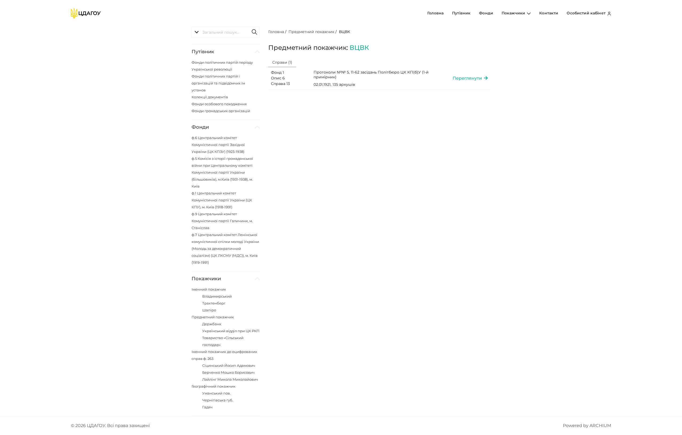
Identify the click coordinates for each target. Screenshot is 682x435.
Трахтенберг (213, 303)
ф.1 (222, 200)
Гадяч (207, 407)
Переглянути (468, 78)
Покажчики (514, 13)
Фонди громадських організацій (221, 111)
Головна (435, 13)
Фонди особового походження (219, 104)
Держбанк (211, 324)
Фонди (486, 13)
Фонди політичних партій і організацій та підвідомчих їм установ (218, 83)
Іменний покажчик (209, 289)
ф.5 (222, 172)
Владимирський (217, 296)
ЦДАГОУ (96, 425)
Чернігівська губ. (217, 400)
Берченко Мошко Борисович (228, 372)
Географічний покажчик (214, 386)
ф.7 (225, 249)
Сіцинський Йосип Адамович (228, 365)
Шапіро (209, 310)
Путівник (461, 13)
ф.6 (218, 145)
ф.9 (222, 221)
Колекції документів (210, 97)
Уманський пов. (216, 393)
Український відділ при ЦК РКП (230, 331)
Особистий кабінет (587, 13)
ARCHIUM (600, 425)
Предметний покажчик (213, 317)
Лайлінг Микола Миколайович (230, 379)
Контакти (548, 13)
